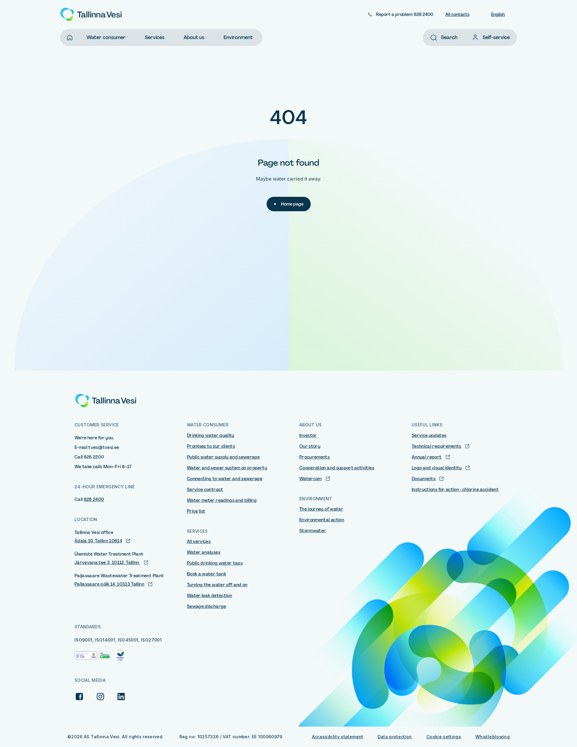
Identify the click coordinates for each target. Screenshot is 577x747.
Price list (196, 511)
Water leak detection (209, 595)
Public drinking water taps (215, 563)
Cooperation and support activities (336, 468)
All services (199, 541)
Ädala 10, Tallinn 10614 (98, 541)
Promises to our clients (211, 446)
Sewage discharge (206, 606)
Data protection (395, 736)
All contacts (457, 14)
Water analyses (203, 552)
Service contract (205, 489)
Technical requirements (436, 446)
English (498, 14)
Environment (238, 37)
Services (154, 37)
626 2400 (94, 499)
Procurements (314, 457)
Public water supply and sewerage (223, 457)
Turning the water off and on (217, 584)
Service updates (429, 435)
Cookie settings (443, 736)
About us (194, 37)
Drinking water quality (210, 435)
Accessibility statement (337, 736)
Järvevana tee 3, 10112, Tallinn (107, 562)
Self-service (496, 37)
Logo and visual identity (437, 468)
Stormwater (312, 530)
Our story (309, 446)
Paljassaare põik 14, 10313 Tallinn (109, 584)
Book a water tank (206, 574)
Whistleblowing (492, 736)
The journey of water (321, 509)
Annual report (427, 457)
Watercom (310, 478)
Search (449, 37)
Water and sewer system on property (227, 468)
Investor (308, 435)
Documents (423, 478)
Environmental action (321, 520)
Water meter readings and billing (222, 500)
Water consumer (106, 37)
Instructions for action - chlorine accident (455, 489)
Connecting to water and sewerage (224, 478)
